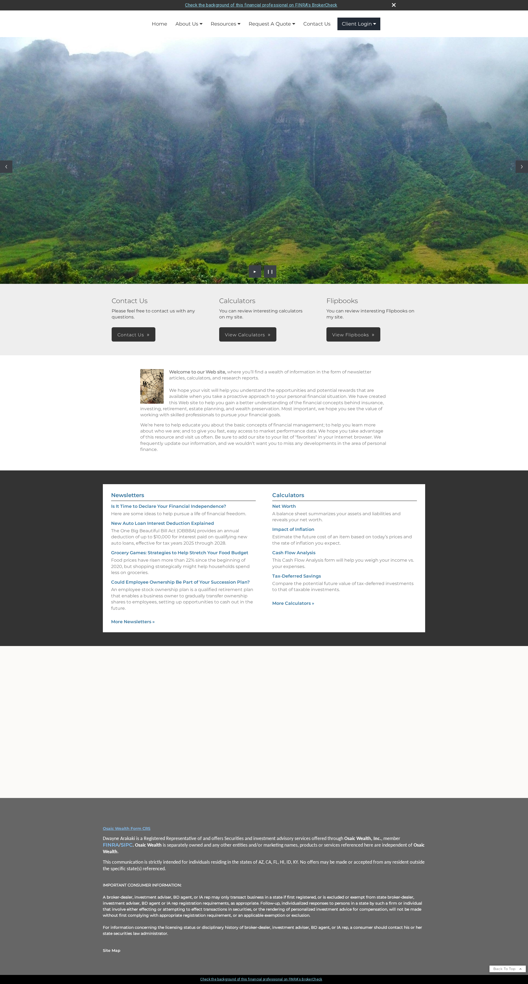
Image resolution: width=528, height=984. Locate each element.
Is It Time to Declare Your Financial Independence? (168, 506)
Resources (223, 24)
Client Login (357, 24)
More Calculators (293, 603)
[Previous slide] (6, 166)
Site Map (111, 950)
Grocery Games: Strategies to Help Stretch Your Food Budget (179, 552)
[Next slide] (522, 166)
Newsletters (127, 495)
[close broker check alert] (394, 5)
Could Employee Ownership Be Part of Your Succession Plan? (180, 582)
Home (159, 24)
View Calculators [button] (245, 334)
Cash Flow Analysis (293, 552)
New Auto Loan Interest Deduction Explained (162, 523)
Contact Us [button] (130, 334)
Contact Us (317, 24)
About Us (186, 24)
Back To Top (505, 969)
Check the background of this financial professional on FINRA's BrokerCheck (261, 5)
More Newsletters (133, 621)
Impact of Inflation (293, 529)
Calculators (288, 495)
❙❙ (270, 271)
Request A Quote (270, 24)
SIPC (127, 845)
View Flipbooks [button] (350, 334)
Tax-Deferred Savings (296, 576)
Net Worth (284, 506)
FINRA (111, 845)
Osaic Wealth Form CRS (126, 828)
